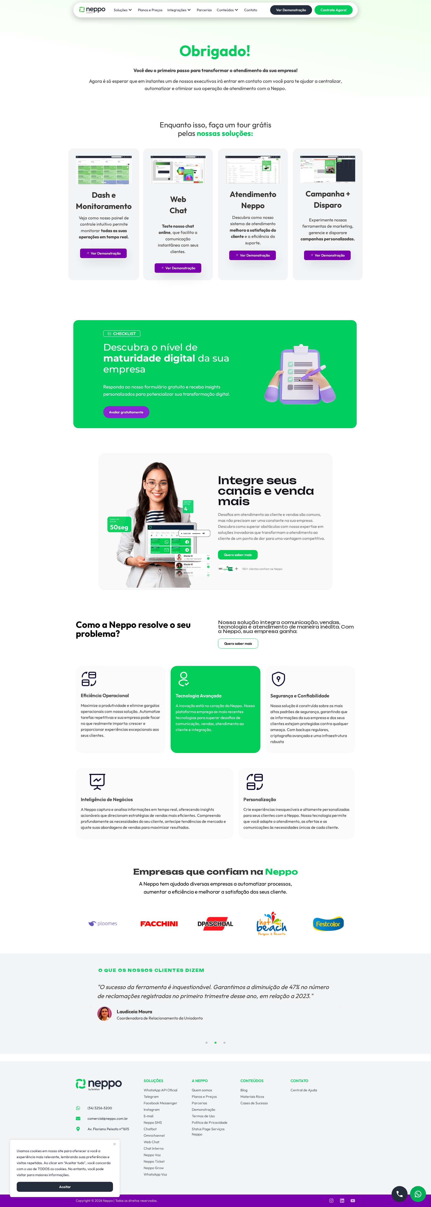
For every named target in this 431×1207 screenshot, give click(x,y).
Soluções (120, 10)
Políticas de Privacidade (89, 1175)
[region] (65, 1168)
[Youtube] (352, 1200)
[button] (90, 1006)
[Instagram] (331, 1200)
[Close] (114, 1144)
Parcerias (204, 10)
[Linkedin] (342, 1200)
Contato (250, 10)
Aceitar (65, 1187)
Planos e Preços (150, 10)
